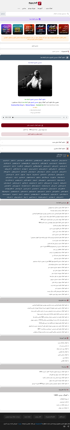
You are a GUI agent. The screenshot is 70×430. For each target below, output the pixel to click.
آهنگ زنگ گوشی (63, 352)
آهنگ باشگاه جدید (63, 343)
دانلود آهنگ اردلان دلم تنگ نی (60, 255)
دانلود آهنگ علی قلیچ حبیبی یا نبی (59, 228)
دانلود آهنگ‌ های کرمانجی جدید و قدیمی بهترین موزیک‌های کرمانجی (50, 213)
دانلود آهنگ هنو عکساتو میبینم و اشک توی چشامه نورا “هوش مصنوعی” (49, 237)
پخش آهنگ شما (34, 19)
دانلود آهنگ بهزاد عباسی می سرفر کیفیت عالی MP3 (54, 219)
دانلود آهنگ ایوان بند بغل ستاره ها (59, 276)
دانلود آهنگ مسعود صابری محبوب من (58, 267)
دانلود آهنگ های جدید (58, 142)
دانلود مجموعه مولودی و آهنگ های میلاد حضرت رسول (54, 216)
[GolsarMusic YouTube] (64, 426)
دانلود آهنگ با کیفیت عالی (34, 125)
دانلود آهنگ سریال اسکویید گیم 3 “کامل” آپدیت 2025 (53, 372)
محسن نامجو (35, 46)
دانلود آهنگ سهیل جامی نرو (60, 270)
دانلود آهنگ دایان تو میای (61, 258)
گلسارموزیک (35, 3)
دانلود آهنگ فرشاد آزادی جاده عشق (58, 381)
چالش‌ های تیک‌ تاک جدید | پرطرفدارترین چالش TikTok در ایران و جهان (49, 320)
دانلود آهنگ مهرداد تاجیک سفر (60, 273)
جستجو (3, 14)
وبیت (19, 424)
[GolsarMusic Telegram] (68, 426)
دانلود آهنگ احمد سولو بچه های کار (58, 375)
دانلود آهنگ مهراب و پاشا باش (60, 282)
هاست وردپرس (64, 402)
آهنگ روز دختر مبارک (62, 349)
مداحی (24, 8)
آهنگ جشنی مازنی (63, 355)
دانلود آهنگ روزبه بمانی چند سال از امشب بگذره (55, 378)
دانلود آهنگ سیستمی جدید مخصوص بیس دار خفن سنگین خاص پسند (49, 311)
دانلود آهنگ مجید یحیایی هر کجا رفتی (58, 243)
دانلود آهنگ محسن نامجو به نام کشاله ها (53, 57)
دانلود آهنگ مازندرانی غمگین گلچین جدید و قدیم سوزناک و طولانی (50, 332)
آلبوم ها (40, 8)
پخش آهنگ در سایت (62, 405)
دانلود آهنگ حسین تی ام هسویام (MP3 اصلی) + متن (54, 246)
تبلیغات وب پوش (63, 408)
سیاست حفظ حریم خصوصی (12, 417)
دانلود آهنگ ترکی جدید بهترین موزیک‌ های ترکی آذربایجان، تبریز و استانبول (48, 326)
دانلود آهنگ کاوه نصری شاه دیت (59, 285)
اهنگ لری (65, 358)
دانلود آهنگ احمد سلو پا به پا (60, 240)
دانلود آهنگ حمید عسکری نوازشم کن (58, 264)
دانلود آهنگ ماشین (59, 149)
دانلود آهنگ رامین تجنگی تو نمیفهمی (58, 207)
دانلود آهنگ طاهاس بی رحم (60, 249)
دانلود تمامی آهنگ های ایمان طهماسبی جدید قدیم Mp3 (53, 222)
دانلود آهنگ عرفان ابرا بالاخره (60, 225)
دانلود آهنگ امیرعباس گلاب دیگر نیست (57, 291)
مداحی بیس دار (64, 346)
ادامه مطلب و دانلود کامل (35, 134)
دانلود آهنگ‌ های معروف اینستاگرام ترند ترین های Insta (53, 323)
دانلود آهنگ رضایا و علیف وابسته (59, 210)
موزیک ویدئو (31, 8)
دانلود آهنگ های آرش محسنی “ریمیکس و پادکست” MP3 (53, 329)
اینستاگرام (62, 417)
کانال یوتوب (38, 417)
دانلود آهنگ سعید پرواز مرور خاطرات (58, 294)
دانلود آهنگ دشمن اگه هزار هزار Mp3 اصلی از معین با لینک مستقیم (50, 261)
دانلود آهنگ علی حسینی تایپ (60, 234)
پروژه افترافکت (64, 399)
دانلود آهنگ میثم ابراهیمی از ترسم (59, 252)
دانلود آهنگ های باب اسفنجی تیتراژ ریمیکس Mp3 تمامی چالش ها (50, 317)
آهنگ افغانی (64, 361)
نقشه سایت (27, 417)
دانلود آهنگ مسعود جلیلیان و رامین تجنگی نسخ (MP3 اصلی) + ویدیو (50, 384)
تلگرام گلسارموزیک (50, 417)
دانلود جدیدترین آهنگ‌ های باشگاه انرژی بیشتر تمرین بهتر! (52, 314)
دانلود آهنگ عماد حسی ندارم (60, 231)
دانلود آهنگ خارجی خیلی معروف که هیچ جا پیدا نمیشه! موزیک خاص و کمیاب (47, 308)
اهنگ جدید (49, 8)
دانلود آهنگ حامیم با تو (61, 288)
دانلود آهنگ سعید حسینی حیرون (59, 279)
